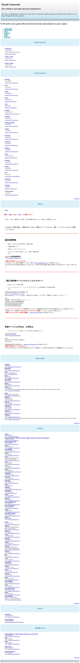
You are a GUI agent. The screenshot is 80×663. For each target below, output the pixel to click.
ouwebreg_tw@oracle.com (14, 385)
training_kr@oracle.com (13, 378)
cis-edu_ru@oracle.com (13, 475)
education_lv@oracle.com (14, 561)
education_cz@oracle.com (14, 451)
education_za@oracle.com (14, 617)
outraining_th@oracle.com (14, 417)
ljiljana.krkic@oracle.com (14, 533)
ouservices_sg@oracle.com (14, 390)
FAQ (19, 214)
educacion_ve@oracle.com (11, 188)
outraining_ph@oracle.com (14, 409)
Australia (7, 364)
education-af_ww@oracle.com (16, 622)
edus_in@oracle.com (12, 374)
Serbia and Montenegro (10, 502)
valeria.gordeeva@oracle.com (14, 489)
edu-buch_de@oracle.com (14, 549)
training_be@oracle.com (13, 529)
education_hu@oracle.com (14, 553)
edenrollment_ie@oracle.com (14, 471)
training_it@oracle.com (13, 557)
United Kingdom (9, 596)
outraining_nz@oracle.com (14, 381)
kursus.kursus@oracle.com (14, 468)
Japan (5, 31)
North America (8, 29)
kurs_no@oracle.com (13, 572)
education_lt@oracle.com (13, 479)
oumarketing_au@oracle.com (14, 366)
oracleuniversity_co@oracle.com (12, 113)
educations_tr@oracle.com (14, 594)
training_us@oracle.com (10, 54)
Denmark (7, 538)
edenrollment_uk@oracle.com (14, 599)
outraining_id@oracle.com (14, 400)
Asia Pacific (7, 33)
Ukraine (7, 517)
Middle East (7, 37)
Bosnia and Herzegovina (10, 441)
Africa (6, 36)
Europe (6, 34)
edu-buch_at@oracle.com (13, 524)
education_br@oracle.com (10, 101)
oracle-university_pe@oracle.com (12, 176)
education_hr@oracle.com (14, 448)
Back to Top (77, 198)
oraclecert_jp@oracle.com (14, 258)
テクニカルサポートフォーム (16, 293)
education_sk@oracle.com (14, 583)
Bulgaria (7, 530)
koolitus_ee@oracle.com (13, 455)
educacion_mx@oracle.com (11, 157)
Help (10, 214)
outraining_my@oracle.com (14, 404)
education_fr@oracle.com (14, 460)
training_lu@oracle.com (13, 564)
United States (8, 48)
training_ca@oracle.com (10, 60)
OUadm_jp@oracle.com (14, 335)
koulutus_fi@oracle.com (13, 544)
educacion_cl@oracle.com (10, 107)
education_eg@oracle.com (14, 644)
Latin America (8, 30)
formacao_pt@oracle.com (14, 576)
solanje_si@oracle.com (13, 444)
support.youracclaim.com (40, 263)
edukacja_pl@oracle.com (13, 497)
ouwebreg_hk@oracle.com (14, 370)
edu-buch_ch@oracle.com (14, 515)
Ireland (6, 469)
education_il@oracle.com (13, 640)
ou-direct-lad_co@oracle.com (11, 82)
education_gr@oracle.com (14, 464)
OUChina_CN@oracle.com (14, 395)
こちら (50, 310)
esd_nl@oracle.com (12, 493)
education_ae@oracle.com (14, 636)
